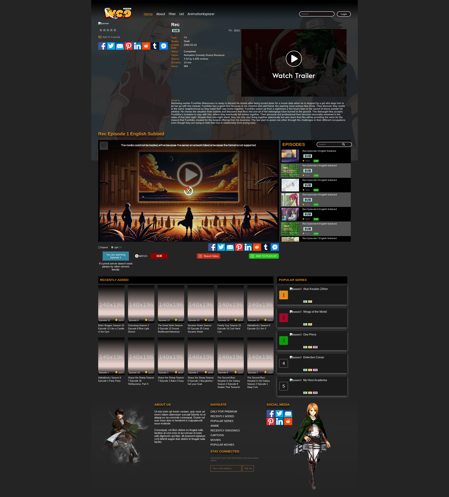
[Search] (343, 144)
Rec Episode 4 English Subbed (320, 194)
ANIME (214, 425)
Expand (104, 247)
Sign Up (248, 468)
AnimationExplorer (201, 14)
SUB (159, 256)
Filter (172, 14)
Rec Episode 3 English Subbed (320, 180)
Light (118, 247)
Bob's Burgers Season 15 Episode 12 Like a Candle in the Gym (111, 328)
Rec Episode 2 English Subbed (320, 165)
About (160, 14)
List (181, 14)
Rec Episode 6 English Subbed (320, 223)
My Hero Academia (315, 380)
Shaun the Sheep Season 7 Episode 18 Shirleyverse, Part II (141, 380)
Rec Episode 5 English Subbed (320, 209)
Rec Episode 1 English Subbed (319, 151)
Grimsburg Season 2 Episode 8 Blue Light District (138, 328)
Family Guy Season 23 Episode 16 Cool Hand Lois (229, 328)
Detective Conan (313, 357)
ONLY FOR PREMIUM (223, 411)
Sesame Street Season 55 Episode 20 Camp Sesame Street (199, 328)
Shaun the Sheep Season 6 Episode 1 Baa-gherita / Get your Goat (201, 380)
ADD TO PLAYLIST (266, 256)
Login (344, 14)
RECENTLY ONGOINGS (225, 430)
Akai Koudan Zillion (315, 288)
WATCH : (144, 256)
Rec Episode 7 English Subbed (320, 238)
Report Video (211, 256)
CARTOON (217, 435)
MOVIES (215, 439)
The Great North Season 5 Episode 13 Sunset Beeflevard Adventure (170, 328)
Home (148, 14)
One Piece (309, 334)
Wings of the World (315, 311)
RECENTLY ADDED (222, 416)
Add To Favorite (111, 37)
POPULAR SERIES (221, 420)
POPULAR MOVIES (222, 444)
